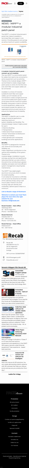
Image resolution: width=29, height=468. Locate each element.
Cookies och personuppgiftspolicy (14, 419)
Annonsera (14, 408)
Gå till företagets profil (13, 257)
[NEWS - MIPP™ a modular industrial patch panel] (14, 51)
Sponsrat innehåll (14, 428)
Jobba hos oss (14, 442)
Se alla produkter (14, 411)
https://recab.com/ (12, 260)
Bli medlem (14, 405)
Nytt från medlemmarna (9, 11)
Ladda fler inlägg (14, 374)
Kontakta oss (14, 439)
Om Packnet (14, 445)
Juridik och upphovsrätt (14, 422)
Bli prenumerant (14, 402)
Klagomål (14, 425)
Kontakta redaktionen (14, 436)
